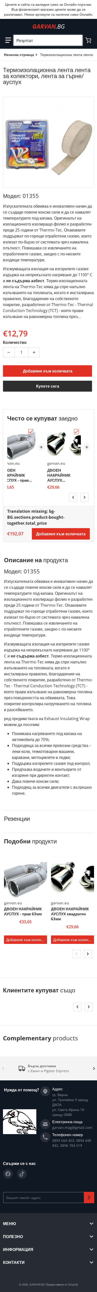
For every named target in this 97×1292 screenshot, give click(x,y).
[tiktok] (22, 1174)
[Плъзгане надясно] (84, 497)
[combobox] (48, 40)
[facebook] (8, 1174)
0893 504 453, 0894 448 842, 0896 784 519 (71, 1143)
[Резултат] (77, 40)
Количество (15, 342)
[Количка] (89, 40)
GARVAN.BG (37, 1284)
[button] (8, 40)
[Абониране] (89, 1197)
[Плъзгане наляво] (73, 497)
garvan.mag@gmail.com (72, 1127)
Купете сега (47, 386)
